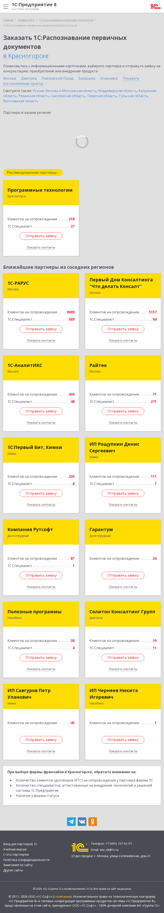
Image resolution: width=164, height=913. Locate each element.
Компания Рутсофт (30, 529)
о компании (62, 896)
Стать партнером (16, 854)
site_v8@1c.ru (109, 850)
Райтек (98, 365)
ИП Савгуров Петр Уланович (29, 693)
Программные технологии (40, 190)
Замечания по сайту (17, 865)
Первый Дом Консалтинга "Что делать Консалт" (121, 283)
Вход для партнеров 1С (20, 844)
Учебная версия (14, 849)
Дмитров (29, 78)
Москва (9, 78)
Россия (38, 90)
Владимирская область (117, 90)
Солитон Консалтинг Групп (122, 612)
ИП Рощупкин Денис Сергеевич (114, 447)
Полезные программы (34, 612)
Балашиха (87, 78)
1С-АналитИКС (24, 365)
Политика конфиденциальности (26, 860)
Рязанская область (33, 95)
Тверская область (102, 95)
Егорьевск (109, 78)
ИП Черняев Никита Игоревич (113, 693)
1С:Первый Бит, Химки (34, 447)
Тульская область (133, 95)
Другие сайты (13, 870)
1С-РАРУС (18, 283)
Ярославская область (20, 101)
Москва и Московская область (71, 90)
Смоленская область (68, 95)
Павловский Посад (57, 78)
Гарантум (101, 529)
